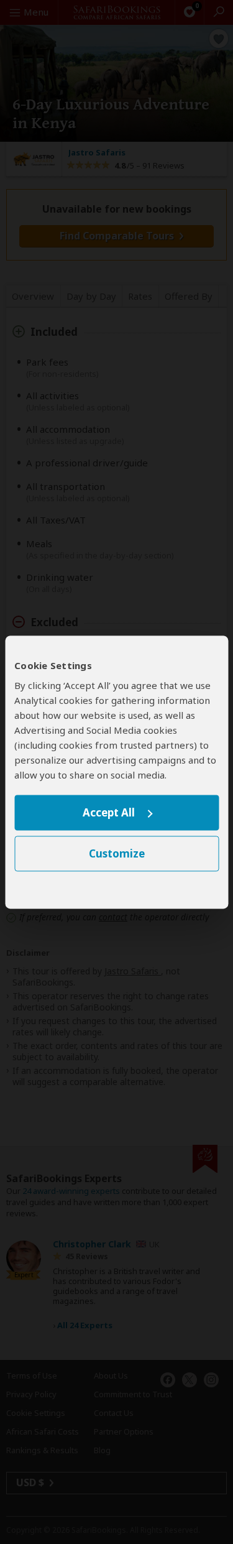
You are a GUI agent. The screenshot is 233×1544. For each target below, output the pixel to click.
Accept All (109, 813)
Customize (117, 853)
